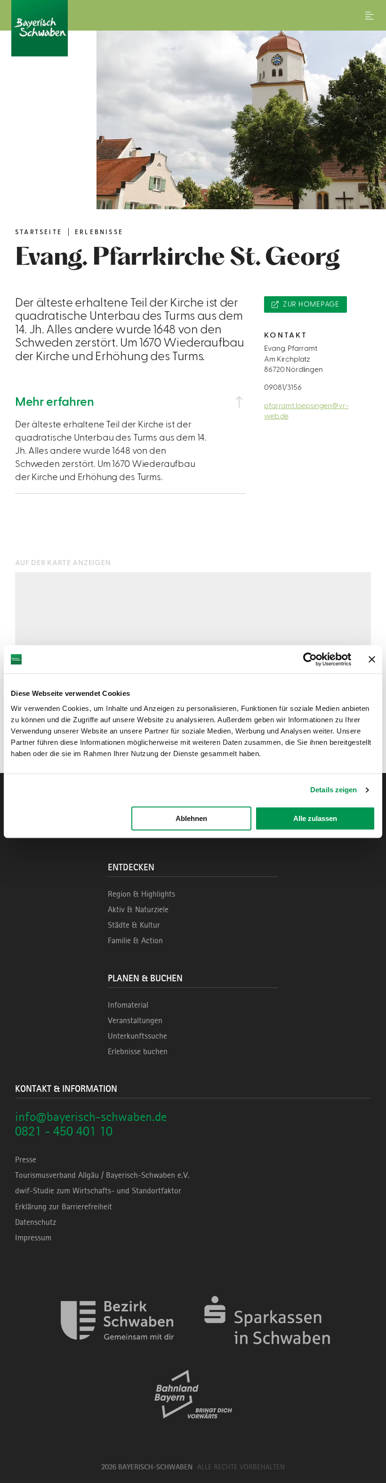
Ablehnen (191, 818)
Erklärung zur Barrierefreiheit (63, 1206)
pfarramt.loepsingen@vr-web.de (306, 411)
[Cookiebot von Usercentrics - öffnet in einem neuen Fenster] (310, 659)
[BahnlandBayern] (193, 1427)
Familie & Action (135, 940)
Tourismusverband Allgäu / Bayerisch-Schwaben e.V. (102, 1175)
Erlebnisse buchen (138, 1051)
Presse (25, 1159)
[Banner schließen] (372, 659)
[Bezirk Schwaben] (117, 1353)
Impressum (33, 1237)
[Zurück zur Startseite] (193, 28)
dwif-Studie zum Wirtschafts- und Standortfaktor (98, 1190)
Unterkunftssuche (137, 1036)
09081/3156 (282, 387)
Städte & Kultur (134, 925)
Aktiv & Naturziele (138, 909)
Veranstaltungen (135, 1020)
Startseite (38, 232)
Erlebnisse (99, 232)
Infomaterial (128, 1005)
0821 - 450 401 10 (64, 1131)
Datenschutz (35, 1222)
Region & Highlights (141, 894)
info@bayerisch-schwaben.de (91, 1116)
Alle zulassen (315, 818)
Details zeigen (333, 790)
